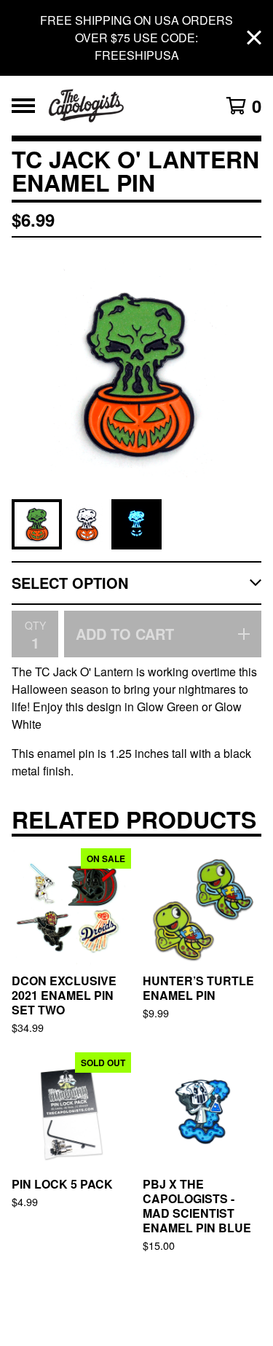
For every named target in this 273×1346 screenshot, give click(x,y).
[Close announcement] (254, 38)
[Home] (122, 105)
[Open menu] (23, 105)
